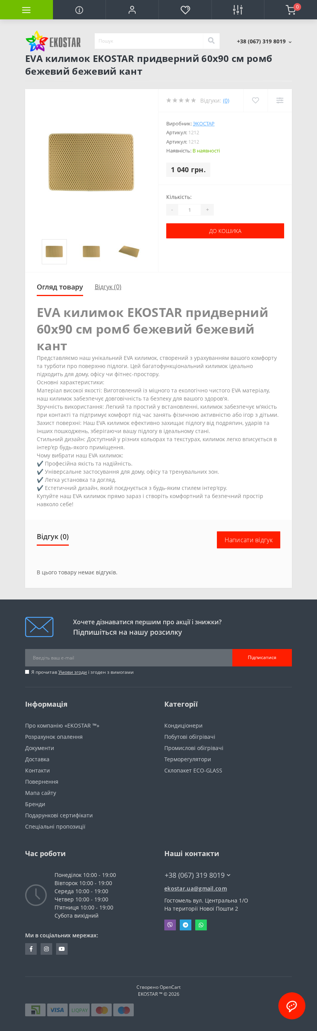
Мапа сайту (40, 792)
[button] (132, 9)
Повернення (41, 781)
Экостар (204, 123)
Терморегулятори (187, 759)
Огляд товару (60, 286)
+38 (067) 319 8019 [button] (195, 875)
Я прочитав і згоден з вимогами (82, 672)
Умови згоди (72, 672)
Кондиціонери (183, 725)
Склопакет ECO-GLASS (193, 770)
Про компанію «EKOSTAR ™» (62, 725)
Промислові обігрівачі (193, 748)
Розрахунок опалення (54, 736)
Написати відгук (249, 540)
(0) (226, 100)
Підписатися (262, 657)
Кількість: (179, 196)
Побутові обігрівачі (189, 736)
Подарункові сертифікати (59, 815)
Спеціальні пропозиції (55, 826)
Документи (39, 748)
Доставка (37, 759)
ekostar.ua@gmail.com (195, 888)
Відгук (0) (108, 287)
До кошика (225, 231)
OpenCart (170, 987)
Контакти (37, 770)
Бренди (35, 804)
